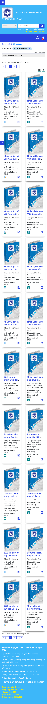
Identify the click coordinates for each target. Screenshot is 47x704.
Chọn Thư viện (23, 29)
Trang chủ (6, 44)
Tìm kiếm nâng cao (37, 29)
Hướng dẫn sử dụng (13, 682)
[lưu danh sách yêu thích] (19, 122)
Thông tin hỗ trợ (35, 682)
